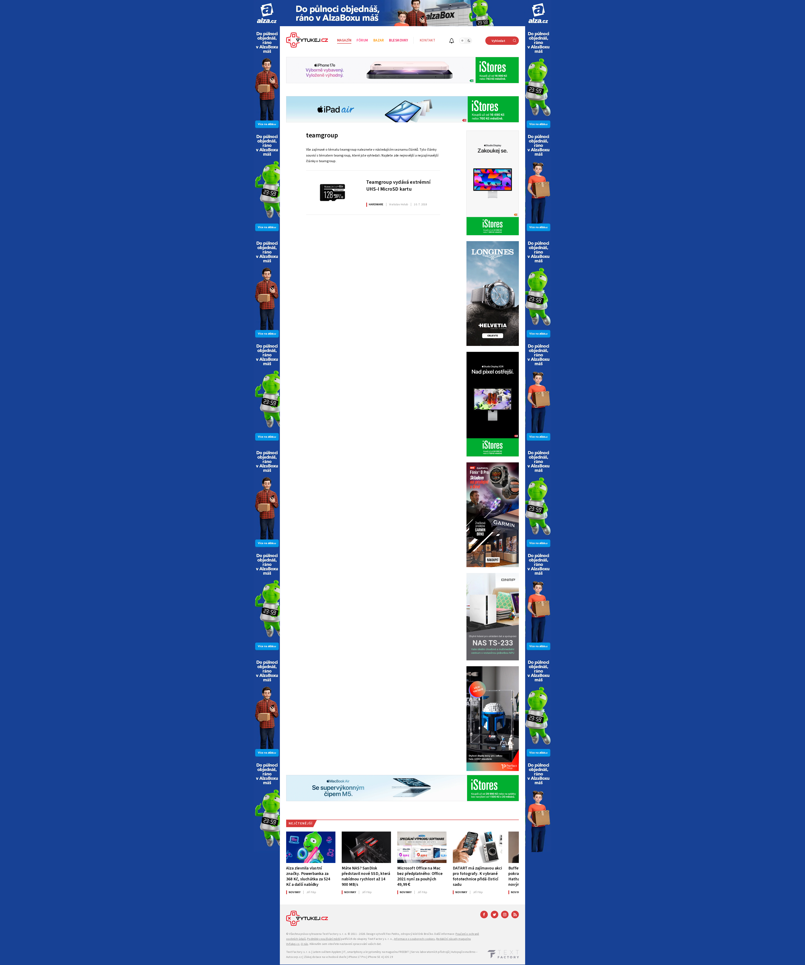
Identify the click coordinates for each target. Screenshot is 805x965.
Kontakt (427, 40)
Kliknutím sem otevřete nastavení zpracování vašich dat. (346, 944)
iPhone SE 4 (375, 957)
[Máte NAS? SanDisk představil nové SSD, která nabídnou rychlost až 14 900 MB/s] (366, 847)
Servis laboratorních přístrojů (430, 952)
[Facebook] (484, 914)
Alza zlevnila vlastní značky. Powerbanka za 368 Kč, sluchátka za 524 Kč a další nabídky (308, 876)
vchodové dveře (336, 957)
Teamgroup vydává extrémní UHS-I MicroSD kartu (398, 186)
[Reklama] (267, 13)
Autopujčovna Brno (463, 952)
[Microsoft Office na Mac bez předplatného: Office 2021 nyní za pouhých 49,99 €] (422, 847)
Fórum (362, 40)
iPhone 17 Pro (357, 957)
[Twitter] (494, 914)
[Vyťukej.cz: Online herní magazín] (307, 40)
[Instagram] (505, 914)
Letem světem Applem (327, 952)
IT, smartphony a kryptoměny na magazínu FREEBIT (376, 952)
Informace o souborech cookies (414, 939)
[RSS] (515, 914)
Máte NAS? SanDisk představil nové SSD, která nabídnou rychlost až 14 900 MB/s (366, 876)
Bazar (378, 40)
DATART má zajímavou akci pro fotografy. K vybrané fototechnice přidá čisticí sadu (477, 876)
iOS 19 (389, 957)
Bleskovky (398, 40)
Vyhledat (498, 41)
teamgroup (322, 135)
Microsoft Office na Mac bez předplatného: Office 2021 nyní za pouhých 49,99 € (420, 876)
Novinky (294, 892)
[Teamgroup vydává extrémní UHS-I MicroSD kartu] (333, 192)
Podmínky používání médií (323, 939)
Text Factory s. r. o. (334, 934)
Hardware (376, 204)
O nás (304, 944)
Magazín (344, 40)
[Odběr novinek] (451, 41)
